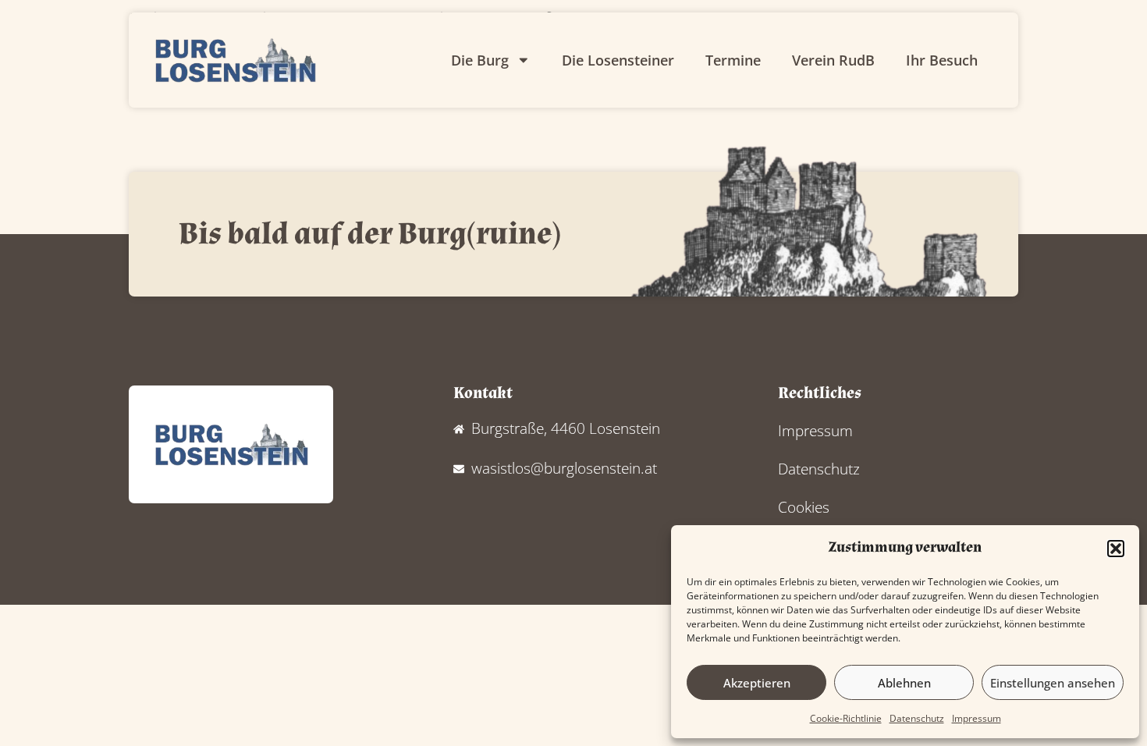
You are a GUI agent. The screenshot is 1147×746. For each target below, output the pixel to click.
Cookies (803, 506)
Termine (733, 60)
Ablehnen (904, 683)
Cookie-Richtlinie (846, 718)
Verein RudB (833, 60)
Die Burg (480, 60)
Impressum (976, 718)
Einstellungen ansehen (1052, 683)
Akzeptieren (756, 683)
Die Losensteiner (618, 60)
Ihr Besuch (942, 60)
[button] (1116, 548)
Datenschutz (917, 718)
